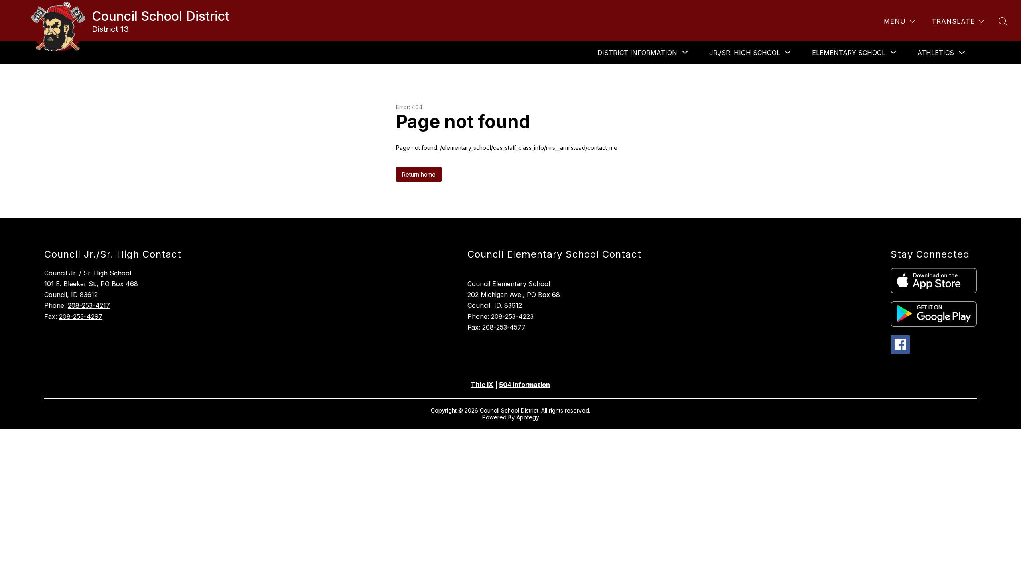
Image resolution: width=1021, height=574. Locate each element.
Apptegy (527, 417)
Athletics (935, 53)
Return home (419, 174)
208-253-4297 (80, 316)
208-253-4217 (89, 305)
